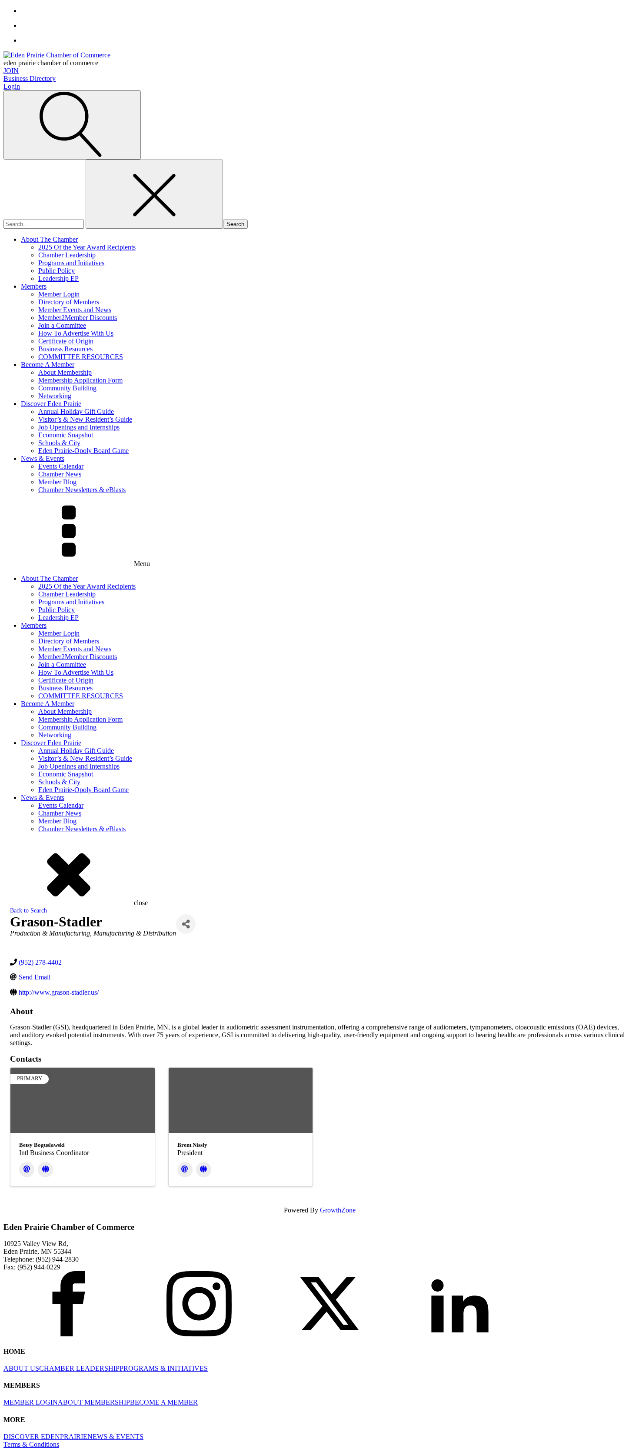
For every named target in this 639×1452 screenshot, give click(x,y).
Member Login (59, 294)
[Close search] (154, 194)
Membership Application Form (80, 380)
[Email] (26, 1169)
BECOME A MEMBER (164, 1402)
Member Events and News (74, 309)
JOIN (11, 70)
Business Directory (29, 78)
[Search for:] (44, 223)
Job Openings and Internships (79, 427)
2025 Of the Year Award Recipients (87, 247)
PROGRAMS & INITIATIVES (164, 1368)
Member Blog (57, 482)
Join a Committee (62, 325)
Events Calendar (60, 466)
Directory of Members (68, 302)
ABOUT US (21, 1368)
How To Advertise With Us (75, 333)
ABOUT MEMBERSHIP (94, 1402)
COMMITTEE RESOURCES (80, 356)
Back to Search (28, 910)
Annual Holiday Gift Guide (76, 411)
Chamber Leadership (67, 255)
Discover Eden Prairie (51, 403)
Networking (54, 396)
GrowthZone (338, 1210)
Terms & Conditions (31, 1444)
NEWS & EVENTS (115, 1436)
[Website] (45, 1169)
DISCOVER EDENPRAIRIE (45, 1436)
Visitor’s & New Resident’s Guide (85, 419)
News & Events (42, 458)
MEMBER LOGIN (30, 1402)
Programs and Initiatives (71, 262)
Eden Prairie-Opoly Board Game (83, 450)
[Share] (186, 924)
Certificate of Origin (65, 341)
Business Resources (65, 349)
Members (34, 286)
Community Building (67, 388)
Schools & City (59, 442)
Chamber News (59, 474)
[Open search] (72, 125)
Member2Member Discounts (77, 317)
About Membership (65, 372)
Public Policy (56, 270)
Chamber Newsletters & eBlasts (82, 489)
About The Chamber (49, 239)
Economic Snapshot (65, 435)
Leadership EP (58, 278)
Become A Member (47, 364)
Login (11, 86)
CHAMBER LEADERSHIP (79, 1368)
